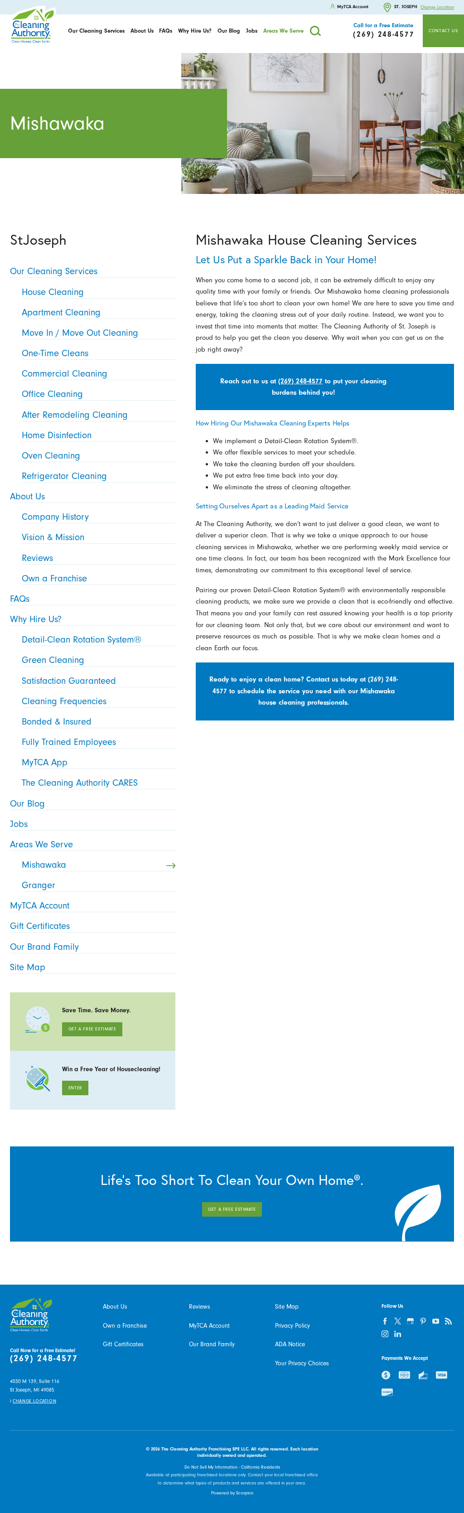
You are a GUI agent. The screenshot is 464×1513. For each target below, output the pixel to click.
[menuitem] (96, 31)
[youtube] (436, 1321)
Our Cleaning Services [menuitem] (53, 271)
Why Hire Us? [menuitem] (36, 619)
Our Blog (229, 31)
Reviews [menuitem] (37, 558)
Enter (75, 1088)
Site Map (287, 1306)
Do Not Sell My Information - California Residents (232, 1467)
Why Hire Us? (195, 31)
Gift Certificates (123, 1344)
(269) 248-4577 (300, 381)
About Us (142, 31)
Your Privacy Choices (302, 1363)
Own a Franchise (125, 1325)
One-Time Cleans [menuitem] (55, 353)
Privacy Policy (292, 1325)
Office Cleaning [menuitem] (52, 394)
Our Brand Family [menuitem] (44, 947)
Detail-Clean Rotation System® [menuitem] (81, 639)
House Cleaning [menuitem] (53, 292)
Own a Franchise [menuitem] (54, 578)
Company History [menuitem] (55, 517)
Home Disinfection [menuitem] (57, 435)
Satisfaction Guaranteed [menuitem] (69, 681)
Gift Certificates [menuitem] (40, 926)
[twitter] (398, 1321)
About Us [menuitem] (27, 496)
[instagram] (385, 1334)
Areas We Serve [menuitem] (41, 844)
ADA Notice (290, 1344)
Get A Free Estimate (92, 1029)
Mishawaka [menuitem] (44, 865)
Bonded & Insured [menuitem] (57, 721)
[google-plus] (411, 1321)
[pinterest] (423, 1321)
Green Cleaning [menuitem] (53, 660)
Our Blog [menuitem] (27, 803)
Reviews (199, 1306)
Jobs (251, 31)
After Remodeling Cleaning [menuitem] (75, 415)
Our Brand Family (212, 1344)
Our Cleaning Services (96, 31)
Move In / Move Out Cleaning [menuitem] (80, 333)
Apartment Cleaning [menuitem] (61, 312)
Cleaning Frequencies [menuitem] (64, 701)
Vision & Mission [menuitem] (53, 537)
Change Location (437, 7)
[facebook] (385, 1321)
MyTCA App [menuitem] (45, 762)
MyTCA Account (209, 1325)
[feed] (449, 1321)
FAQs (165, 31)
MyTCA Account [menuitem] (39, 905)
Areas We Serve (283, 31)
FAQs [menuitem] (19, 599)
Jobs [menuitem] (19, 824)
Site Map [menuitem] (27, 967)
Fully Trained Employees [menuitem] (69, 742)
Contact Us (443, 31)
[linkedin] (398, 1334)
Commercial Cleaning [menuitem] (64, 373)
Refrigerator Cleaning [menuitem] (64, 476)
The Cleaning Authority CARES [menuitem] (80, 783)
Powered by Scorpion (232, 1493)
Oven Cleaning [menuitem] (51, 455)
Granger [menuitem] (38, 885)
